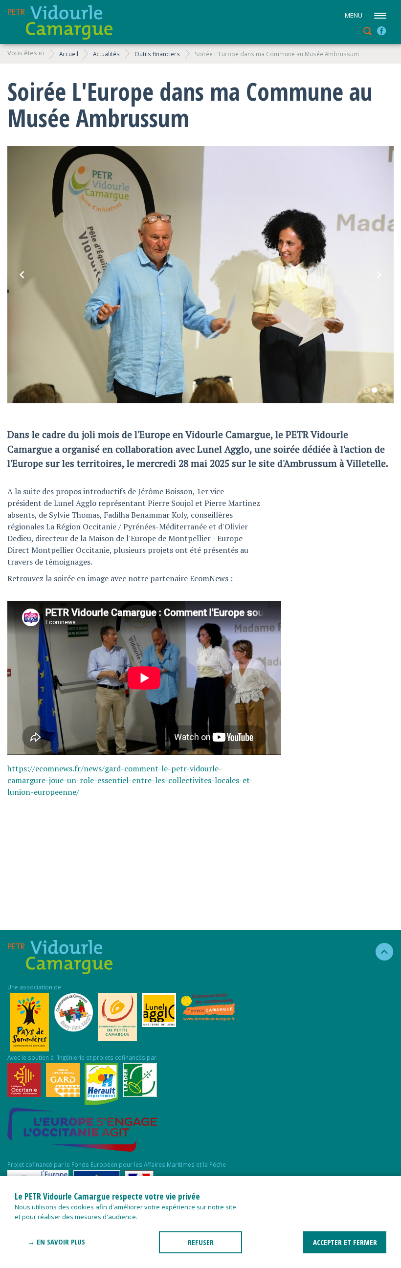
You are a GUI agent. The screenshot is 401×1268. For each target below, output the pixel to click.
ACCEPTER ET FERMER (345, 1242)
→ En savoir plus (56, 1241)
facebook (381, 31)
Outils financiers (157, 54)
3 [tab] (382, 390)
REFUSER (201, 1242)
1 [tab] (367, 390)
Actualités (106, 54)
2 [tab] (375, 390)
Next (379, 274)
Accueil (68, 54)
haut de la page (380, 952)
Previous (22, 274)
